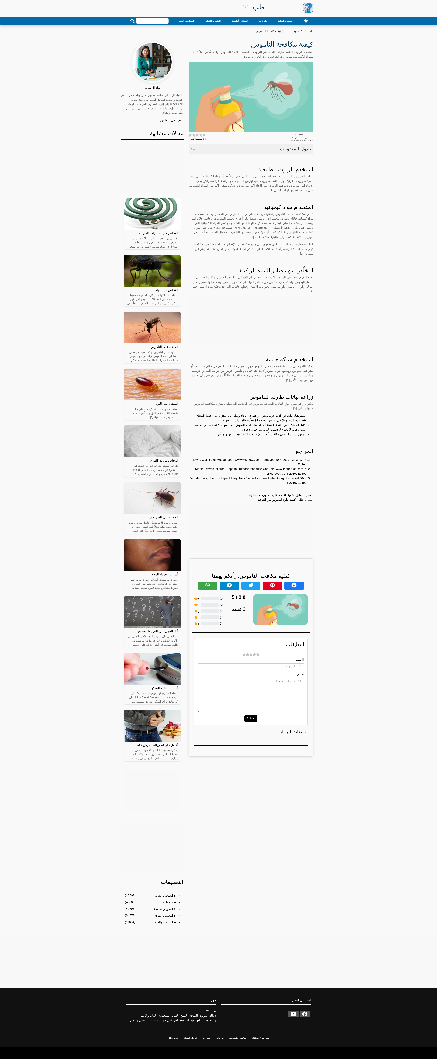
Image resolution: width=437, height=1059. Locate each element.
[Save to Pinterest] (272, 586)
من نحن (220, 1037)
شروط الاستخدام (260, 1037)
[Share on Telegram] (229, 586)
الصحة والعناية (285, 20)
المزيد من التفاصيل (171, 120)
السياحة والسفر (186, 20)
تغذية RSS (173, 1037)
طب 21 (308, 31)
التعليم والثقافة (213, 20)
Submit (251, 718)
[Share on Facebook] (294, 586)
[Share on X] (251, 586)
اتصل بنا (207, 1037)
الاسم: (300, 659)
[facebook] (305, 1014)
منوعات (263, 20)
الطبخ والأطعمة (240, 20)
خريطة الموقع (191, 1037)
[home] (305, 20)
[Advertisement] (251, 321)
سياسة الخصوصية (238, 1037)
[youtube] (293, 1014)
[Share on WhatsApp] (207, 586)
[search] (132, 21)
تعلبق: (300, 674)
